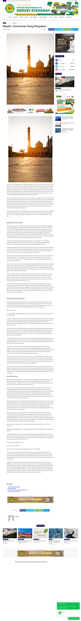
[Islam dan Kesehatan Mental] (58, 124)
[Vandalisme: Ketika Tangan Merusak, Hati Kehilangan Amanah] (58, 130)
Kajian (7, 19)
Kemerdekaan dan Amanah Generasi (63, 89)
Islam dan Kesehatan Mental (68, 122)
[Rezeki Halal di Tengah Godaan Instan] (71, 533)
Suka (73, 60)
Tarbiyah (57, 131)
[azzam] (4, 29)
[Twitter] (74, 1)
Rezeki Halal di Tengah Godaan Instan (14, 0)
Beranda (4, 19)
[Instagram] (72, 1)
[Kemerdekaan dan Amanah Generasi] (64, 81)
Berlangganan (71, 69)
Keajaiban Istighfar (12, 488)
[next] (52, 1)
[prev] (50, 1)
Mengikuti (72, 63)
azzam (8, 29)
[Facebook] (71, 1)
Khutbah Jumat (58, 88)
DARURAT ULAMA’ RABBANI (14, 486)
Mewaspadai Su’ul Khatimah (14, 491)
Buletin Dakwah (57, 119)
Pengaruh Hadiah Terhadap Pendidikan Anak (17, 490)
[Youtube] (76, 1)
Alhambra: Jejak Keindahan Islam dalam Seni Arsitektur (68, 117)
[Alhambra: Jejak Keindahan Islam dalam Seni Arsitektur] (58, 118)
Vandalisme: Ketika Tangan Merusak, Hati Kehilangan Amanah (68, 130)
